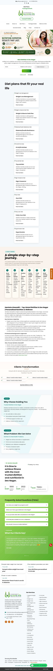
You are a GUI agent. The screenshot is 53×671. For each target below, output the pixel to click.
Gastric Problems (31, 653)
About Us (14, 24)
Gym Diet (29, 645)
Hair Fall (29, 633)
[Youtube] (28, 3)
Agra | (6, 660)
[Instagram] (26, 3)
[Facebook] (24, 3)
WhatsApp (30, 74)
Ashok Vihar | (15, 660)
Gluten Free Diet (43, 615)
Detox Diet (29, 637)
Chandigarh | (11, 662)
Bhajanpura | (26, 660)
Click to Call (23, 74)
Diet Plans (23, 24)
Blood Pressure (43, 607)
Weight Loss (30, 599)
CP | (29, 662)
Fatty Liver (41, 605)
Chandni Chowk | (17, 662)
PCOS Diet (41, 595)
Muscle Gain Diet (43, 603)
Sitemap (30, 669)
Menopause (42, 609)
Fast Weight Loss (31, 603)
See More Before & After (26, 385)
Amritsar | (10, 660)
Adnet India (45, 669)
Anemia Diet (30, 641)
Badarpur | (21, 660)
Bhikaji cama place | (34, 660)
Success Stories (17, 27)
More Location (33, 662)
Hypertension (42, 599)
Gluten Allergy (30, 651)
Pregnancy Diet (43, 613)
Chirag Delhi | (24, 662)
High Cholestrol (43, 601)
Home (7, 24)
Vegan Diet (30, 643)
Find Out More (19, 105)
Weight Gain (30, 601)
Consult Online (26, 19)
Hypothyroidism (43, 597)
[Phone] (51, 545)
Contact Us (37, 27)
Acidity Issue (30, 649)
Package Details (27, 8)
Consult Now (26, 71)
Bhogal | (40, 660)
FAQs (30, 27)
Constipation (30, 635)
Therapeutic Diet (43, 611)
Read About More (23, 355)
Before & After (43, 24)
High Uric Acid (30, 647)
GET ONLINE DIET (51, 274)
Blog (25, 27)
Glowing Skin (30, 639)
